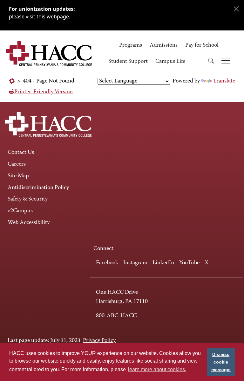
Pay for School (202, 45)
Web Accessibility (29, 223)
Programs (130, 45)
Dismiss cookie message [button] (221, 362)
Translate (224, 81)
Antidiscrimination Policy (38, 188)
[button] (211, 62)
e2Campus (20, 211)
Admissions (164, 45)
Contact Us (21, 152)
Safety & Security (28, 199)
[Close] (236, 9)
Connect (103, 249)
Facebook (107, 263)
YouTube (189, 263)
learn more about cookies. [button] (157, 369)
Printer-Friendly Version (43, 92)
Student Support (128, 61)
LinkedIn (163, 263)
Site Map (18, 176)
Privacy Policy (99, 341)
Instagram (135, 263)
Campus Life (170, 61)
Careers (17, 164)
